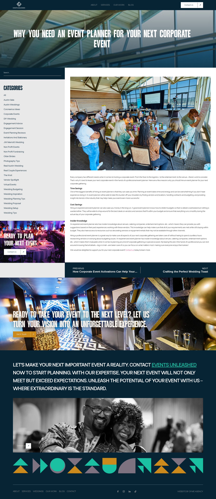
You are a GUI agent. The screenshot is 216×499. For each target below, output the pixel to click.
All (5, 95)
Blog (131, 5)
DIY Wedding (10, 118)
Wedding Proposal (12, 203)
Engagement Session (13, 128)
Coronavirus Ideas (12, 109)
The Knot (8, 175)
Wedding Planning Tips (14, 198)
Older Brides (9, 156)
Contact (71, 491)
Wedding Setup (11, 208)
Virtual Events (10, 184)
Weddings (38, 491)
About (94, 5)
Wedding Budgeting (13, 189)
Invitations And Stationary (15, 137)
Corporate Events (12, 114)
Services (105, 5)
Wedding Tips (10, 212)
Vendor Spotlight (11, 179)
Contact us (129, 250)
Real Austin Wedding (13, 165)
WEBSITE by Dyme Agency (190, 491)
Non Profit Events (11, 147)
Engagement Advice (13, 123)
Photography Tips (12, 161)
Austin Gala (9, 100)
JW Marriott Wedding (14, 142)
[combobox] (32, 73)
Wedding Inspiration (13, 194)
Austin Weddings (12, 104)
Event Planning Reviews (15, 132)
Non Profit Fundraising (14, 151)
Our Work (119, 5)
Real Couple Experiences (15, 170)
